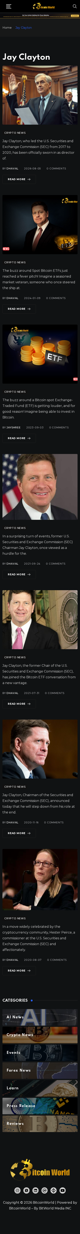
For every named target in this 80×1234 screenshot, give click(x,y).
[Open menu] (8, 6)
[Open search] (75, 6)
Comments (56, 168)
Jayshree (14, 427)
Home (7, 28)
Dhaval (12, 168)
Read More (16, 179)
